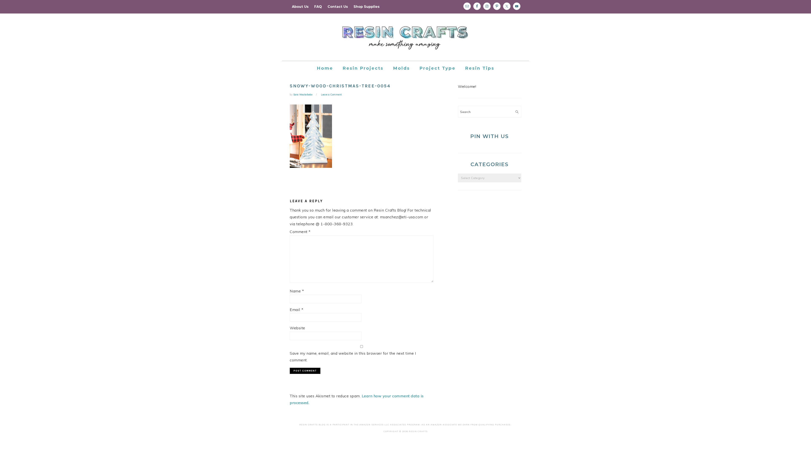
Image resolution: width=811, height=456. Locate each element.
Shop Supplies (367, 7)
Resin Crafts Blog (405, 41)
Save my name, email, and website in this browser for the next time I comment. (353, 356)
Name (297, 291)
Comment (300, 231)
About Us (300, 7)
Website (297, 328)
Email (296, 309)
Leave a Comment (331, 94)
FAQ (318, 7)
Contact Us (338, 7)
